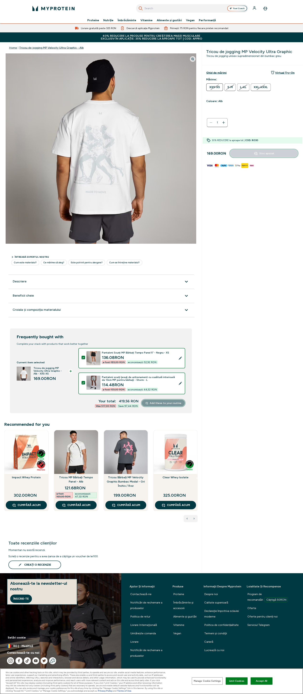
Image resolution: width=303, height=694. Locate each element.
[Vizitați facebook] (18, 660)
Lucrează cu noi (214, 650)
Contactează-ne (141, 594)
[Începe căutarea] (140, 8)
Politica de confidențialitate (221, 624)
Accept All (261, 681)
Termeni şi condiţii (215, 633)
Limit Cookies (236, 681)
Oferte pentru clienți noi (262, 616)
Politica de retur (140, 616)
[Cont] (255, 8)
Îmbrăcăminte (127, 20)
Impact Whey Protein (26, 477)
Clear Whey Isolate (176, 477)
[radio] (214, 87)
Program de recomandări (267, 597)
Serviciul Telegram (258, 624)
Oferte (251, 608)
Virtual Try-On (285, 72)
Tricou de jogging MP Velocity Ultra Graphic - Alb (51, 47)
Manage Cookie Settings (207, 681)
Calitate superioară (216, 602)
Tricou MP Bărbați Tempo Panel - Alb (76, 479)
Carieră (208, 641)
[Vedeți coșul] (265, 8)
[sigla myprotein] (53, 8)
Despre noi (211, 594)
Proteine (93, 20)
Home (13, 47)
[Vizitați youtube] (35, 660)
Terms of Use (124, 691)
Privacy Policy (105, 691)
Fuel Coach (239, 8)
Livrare (134, 641)
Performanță (207, 20)
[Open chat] (52, 660)
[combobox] (192, 8)
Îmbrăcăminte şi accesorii (183, 605)
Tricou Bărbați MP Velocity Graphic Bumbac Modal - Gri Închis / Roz (126, 481)
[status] (217, 122)
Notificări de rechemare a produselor (146, 605)
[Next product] (194, 518)
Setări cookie (17, 637)
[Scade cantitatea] (211, 122)
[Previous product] (187, 518)
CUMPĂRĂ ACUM (29, 505)
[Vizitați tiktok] (27, 660)
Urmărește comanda (143, 633)
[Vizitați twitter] (44, 660)
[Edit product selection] (180, 358)
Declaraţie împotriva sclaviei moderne (221, 613)
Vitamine (146, 20)
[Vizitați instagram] (10, 660)
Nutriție (108, 20)
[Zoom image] (193, 59)
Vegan (190, 20)
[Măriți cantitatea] (223, 122)
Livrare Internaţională (143, 624)
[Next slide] (197, 478)
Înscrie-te (21, 598)
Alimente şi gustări (169, 20)
